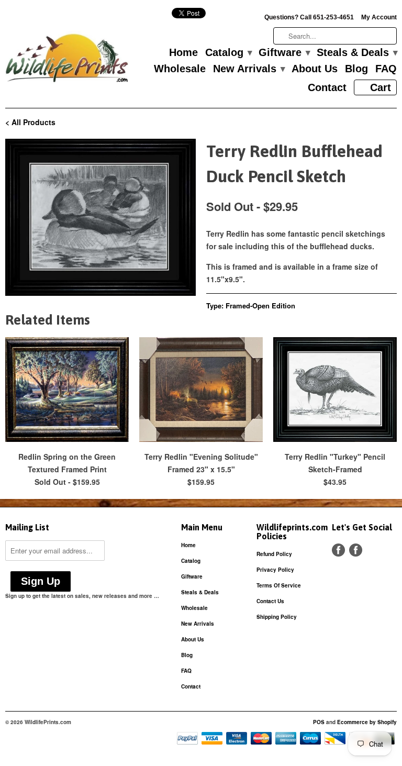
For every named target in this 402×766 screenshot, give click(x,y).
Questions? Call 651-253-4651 (309, 17)
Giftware (284, 53)
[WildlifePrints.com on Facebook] (355, 550)
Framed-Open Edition (260, 305)
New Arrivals (248, 69)
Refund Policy (274, 554)
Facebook (338, 550)
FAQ (386, 69)
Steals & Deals (357, 53)
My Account (379, 17)
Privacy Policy (275, 569)
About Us (315, 69)
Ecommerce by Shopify (367, 722)
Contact (327, 88)
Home (183, 53)
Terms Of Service (278, 585)
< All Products (30, 122)
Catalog (228, 53)
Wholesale (180, 69)
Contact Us (270, 601)
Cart (380, 87)
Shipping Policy (276, 616)
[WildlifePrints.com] (67, 60)
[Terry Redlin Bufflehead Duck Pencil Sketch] (100, 217)
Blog (356, 69)
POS (319, 722)
